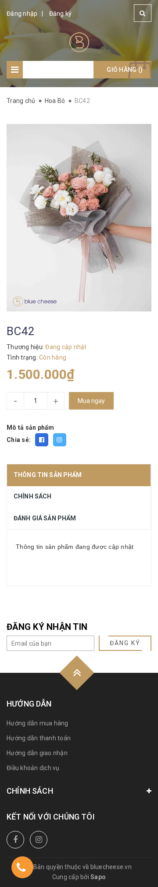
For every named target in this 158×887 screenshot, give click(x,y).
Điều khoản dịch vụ (33, 767)
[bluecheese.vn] (79, 41)
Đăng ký (60, 13)
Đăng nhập (22, 13)
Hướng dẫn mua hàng (37, 723)
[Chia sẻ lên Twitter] (59, 439)
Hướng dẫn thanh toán (39, 738)
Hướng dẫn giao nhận (37, 752)
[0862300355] (21, 868)
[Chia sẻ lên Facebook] (41, 439)
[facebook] (15, 839)
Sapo (98, 876)
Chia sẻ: (19, 439)
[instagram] (38, 839)
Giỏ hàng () (125, 69)
